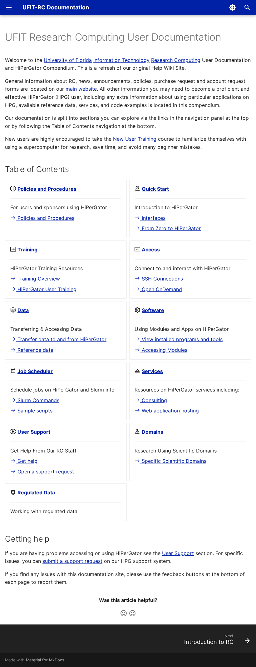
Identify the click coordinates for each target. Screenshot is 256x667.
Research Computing (175, 60)
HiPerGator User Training (46, 289)
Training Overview (38, 278)
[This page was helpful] (123, 613)
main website (81, 89)
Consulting (153, 400)
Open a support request (45, 471)
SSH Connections (161, 278)
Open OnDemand (161, 289)
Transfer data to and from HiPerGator (61, 339)
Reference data (34, 350)
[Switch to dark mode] (232, 7)
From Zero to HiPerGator (170, 228)
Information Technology (121, 60)
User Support (178, 553)
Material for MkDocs (45, 660)
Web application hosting (169, 410)
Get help (26, 461)
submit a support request (72, 561)
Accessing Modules (163, 350)
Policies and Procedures (45, 218)
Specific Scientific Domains (173, 461)
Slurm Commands (37, 400)
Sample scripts (34, 410)
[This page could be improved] (132, 613)
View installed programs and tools (181, 339)
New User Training (134, 139)
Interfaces (152, 218)
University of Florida (68, 60)
